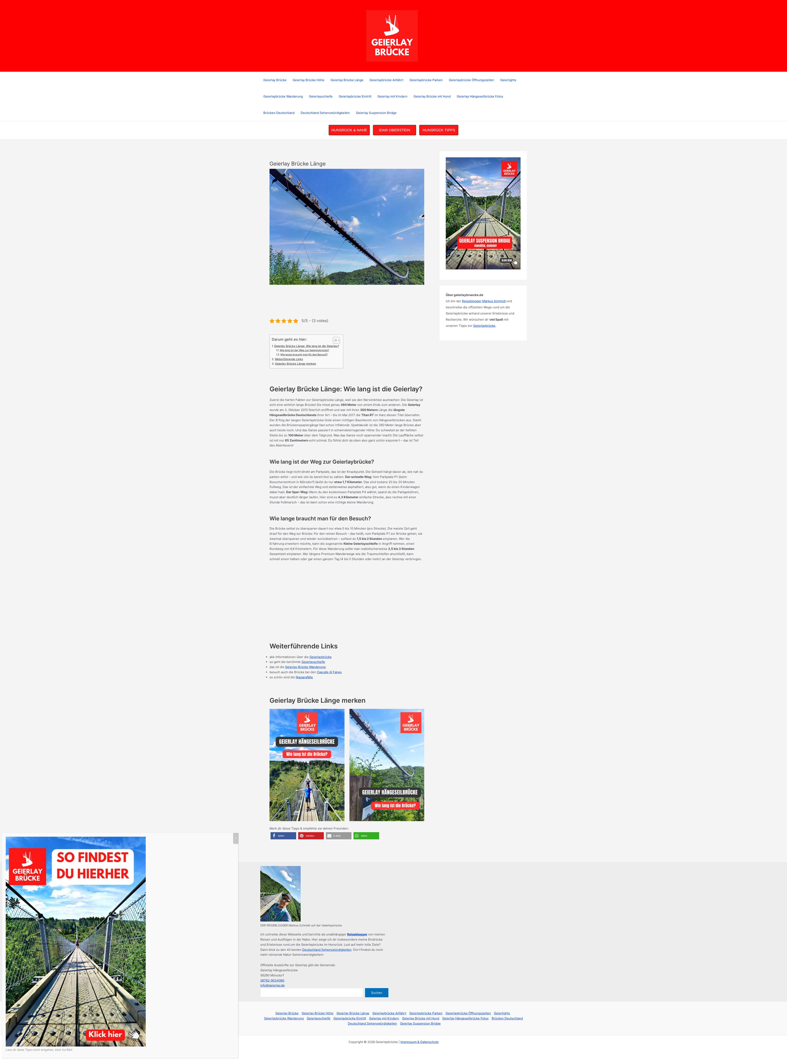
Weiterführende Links (289, 359)
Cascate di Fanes (329, 672)
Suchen (376, 993)
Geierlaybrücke (320, 657)
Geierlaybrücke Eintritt (355, 96)
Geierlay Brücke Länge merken (295, 363)
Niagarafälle (304, 677)
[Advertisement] (344, 303)
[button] (283, 835)
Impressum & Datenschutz (419, 1042)
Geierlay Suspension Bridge (376, 113)
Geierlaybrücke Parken (426, 80)
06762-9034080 (272, 980)
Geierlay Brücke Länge (347, 80)
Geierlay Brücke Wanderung (305, 667)
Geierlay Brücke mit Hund (432, 96)
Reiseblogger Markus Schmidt (484, 301)
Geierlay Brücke (275, 80)
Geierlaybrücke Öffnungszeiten (471, 80)
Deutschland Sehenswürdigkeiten (325, 113)
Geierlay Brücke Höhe (308, 80)
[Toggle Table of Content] (334, 340)
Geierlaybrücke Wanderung (283, 96)
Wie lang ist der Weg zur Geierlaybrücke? (304, 350)
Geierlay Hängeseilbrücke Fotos (480, 96)
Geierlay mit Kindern (392, 96)
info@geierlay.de (272, 985)
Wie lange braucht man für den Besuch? (303, 354)
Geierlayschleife (321, 96)
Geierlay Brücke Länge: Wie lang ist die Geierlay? (306, 346)
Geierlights (508, 80)
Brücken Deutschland (279, 113)
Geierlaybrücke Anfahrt (386, 80)
